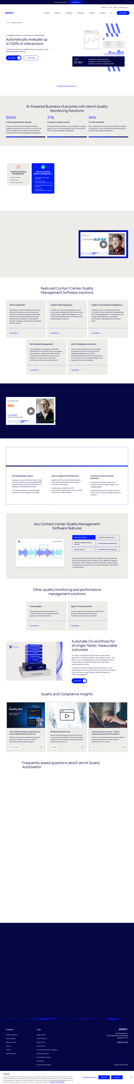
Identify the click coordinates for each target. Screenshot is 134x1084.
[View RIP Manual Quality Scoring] (67, 726)
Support (115, 7)
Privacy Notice (41, 1042)
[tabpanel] (67, 552)
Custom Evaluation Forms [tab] (106, 537)
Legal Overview (41, 1035)
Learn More (13, 333)
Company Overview (12, 1035)
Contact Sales (104, 7)
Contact (8, 1050)
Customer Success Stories (66, 86)
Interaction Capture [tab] (80, 537)
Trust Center (40, 1061)
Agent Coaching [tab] (79, 549)
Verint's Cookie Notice (57, 1082)
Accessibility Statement (44, 1057)
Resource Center (11, 1042)
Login (110, 7)
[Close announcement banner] (131, 2)
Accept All (117, 1077)
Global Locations (11, 1053)
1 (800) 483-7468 (122, 1042)
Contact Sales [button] (31, 58)
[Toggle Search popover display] (111, 13)
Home (8, 23)
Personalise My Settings (44, 1065)
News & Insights (11, 1038)
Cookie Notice (41, 1046)
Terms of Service (42, 1038)
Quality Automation (16, 23)
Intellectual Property (43, 1053)
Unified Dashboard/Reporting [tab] (107, 543)
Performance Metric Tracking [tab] (107, 549)
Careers (8, 1046)
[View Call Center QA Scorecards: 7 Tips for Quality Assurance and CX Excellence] (108, 726)
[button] (13, 57)
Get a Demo (123, 13)
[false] (131, 1077)
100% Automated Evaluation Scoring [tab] (83, 543)
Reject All (104, 1077)
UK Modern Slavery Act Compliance (47, 1050)
